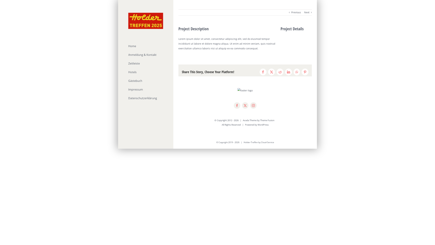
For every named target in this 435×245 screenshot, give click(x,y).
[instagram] (253, 105)
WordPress (263, 124)
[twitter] (245, 105)
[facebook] (237, 105)
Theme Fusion (267, 120)
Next (306, 12)
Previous (296, 12)
